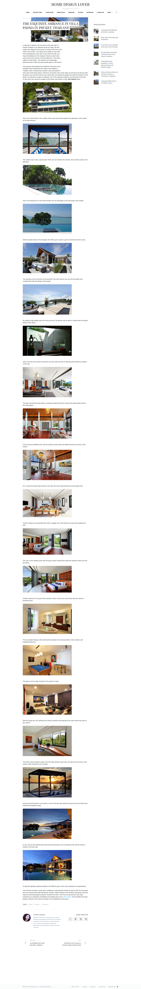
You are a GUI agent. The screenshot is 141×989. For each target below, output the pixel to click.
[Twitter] (76, 919)
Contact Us (102, 986)
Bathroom (90, 12)
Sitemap (92, 986)
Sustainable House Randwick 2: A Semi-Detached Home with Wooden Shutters (107, 64)
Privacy (84, 986)
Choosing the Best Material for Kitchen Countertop (109, 31)
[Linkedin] (81, 919)
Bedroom (71, 12)
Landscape (100, 12)
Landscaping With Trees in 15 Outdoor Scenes (109, 82)
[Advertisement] (77, 55)
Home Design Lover (70, 4)
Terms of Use (75, 986)
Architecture (37, 12)
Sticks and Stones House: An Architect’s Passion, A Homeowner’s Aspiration (109, 74)
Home (27, 12)
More (109, 12)
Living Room (49, 12)
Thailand (37, 904)
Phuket (30, 904)
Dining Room (61, 12)
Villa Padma (67, 897)
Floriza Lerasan (39, 915)
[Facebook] (70, 919)
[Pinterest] (86, 919)
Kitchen (80, 12)
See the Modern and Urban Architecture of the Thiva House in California (109, 54)
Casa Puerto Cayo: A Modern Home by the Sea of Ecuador (109, 46)
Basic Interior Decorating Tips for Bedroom (109, 38)
